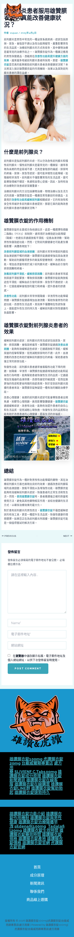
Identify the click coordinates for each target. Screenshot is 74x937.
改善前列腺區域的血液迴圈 (19, 251)
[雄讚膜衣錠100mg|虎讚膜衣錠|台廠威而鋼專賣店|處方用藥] (14, 12)
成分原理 (37, 875)
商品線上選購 (37, 900)
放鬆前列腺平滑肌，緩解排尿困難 (23, 273)
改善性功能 (10, 295)
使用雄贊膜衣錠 (26, 496)
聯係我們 (37, 891)
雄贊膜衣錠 (61, 401)
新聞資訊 (37, 883)
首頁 (37, 867)
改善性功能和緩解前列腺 (26, 199)
